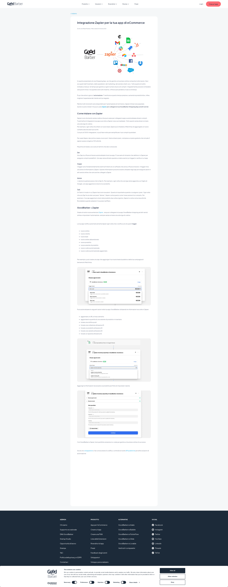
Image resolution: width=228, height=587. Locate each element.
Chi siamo (63, 525)
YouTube (158, 539)
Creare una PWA (97, 534)
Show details (133, 582)
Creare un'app (96, 530)
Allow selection (172, 576)
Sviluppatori (95, 557)
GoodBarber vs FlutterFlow (128, 534)
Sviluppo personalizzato (100, 562)
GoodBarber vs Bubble (127, 530)
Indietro (74, 13)
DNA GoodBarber (66, 534)
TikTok (157, 553)
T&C (61, 553)
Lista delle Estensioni (98, 539)
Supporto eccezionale (68, 530)
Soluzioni (98, 4)
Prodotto (85, 4)
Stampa (63, 548)
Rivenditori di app (97, 543)
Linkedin (158, 543)
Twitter (157, 534)
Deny (172, 582)
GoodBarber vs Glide (126, 539)
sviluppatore (88, 451)
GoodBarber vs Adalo (126, 525)
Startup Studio (65, 539)
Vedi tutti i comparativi (126, 548)
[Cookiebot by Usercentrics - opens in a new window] (52, 583)
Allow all (172, 570)
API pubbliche (130, 451)
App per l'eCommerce (99, 525)
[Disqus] (114, 479)
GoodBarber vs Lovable (127, 543)
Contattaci (64, 562)
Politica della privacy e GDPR (70, 557)
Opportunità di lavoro (68, 543)
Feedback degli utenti (99, 553)
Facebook (159, 525)
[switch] (91, 582)
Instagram (159, 530)
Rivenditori (111, 4)
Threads (158, 548)
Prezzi (136, 4)
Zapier (104, 107)
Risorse (124, 4)
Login (201, 4)
